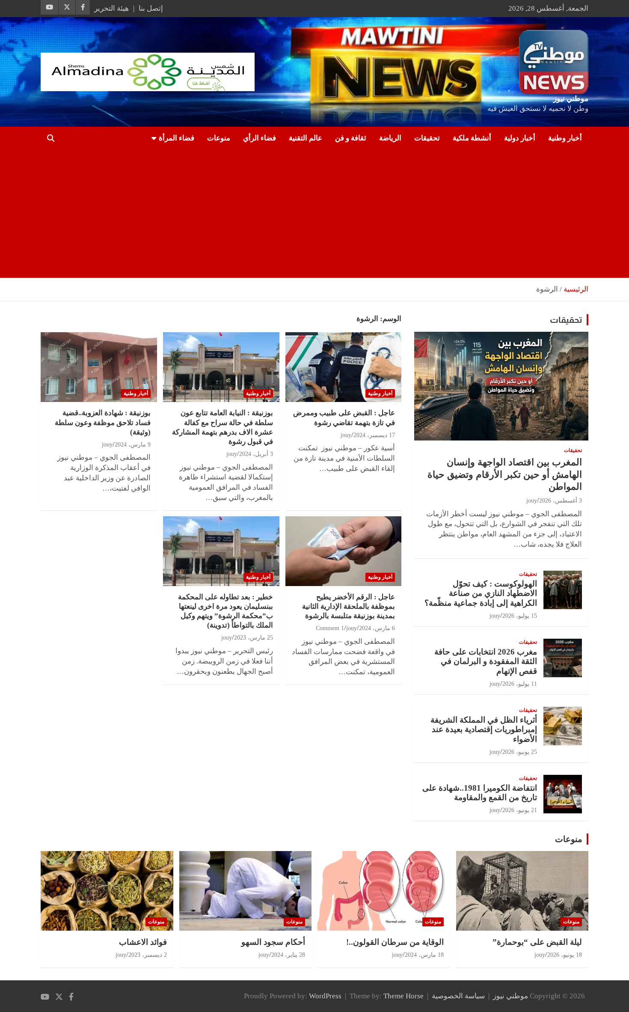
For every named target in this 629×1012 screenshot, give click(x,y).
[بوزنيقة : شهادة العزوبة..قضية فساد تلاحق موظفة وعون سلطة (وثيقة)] (98, 367)
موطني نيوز (570, 99)
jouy (346, 435)
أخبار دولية (519, 138)
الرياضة (390, 138)
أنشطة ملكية (472, 138)
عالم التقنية (305, 138)
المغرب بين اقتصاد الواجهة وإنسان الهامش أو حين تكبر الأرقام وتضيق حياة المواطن (504, 474)
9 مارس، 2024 (133, 444)
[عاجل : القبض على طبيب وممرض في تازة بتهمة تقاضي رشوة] (343, 367)
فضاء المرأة (176, 138)
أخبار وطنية (565, 138)
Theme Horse (403, 996)
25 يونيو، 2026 (519, 752)
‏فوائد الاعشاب (143, 942)
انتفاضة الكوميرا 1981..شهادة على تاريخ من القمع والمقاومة (479, 792)
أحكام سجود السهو (273, 942)
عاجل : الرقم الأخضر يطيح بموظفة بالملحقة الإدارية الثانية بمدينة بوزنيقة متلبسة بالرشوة (348, 606)
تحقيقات (427, 138)
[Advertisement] (326, 214)
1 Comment (330, 628)
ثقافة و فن (350, 138)
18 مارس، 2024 (424, 955)
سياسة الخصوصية (458, 996)
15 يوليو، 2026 (519, 616)
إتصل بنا (151, 8)
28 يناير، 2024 (288, 955)
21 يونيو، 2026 (519, 810)
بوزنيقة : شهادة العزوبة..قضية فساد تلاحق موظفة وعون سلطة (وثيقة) (103, 422)
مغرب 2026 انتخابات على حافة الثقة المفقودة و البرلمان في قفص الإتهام (485, 661)
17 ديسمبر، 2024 (374, 435)
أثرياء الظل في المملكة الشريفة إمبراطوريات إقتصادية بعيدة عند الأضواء (483, 729)
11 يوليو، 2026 (519, 684)
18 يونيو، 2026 (564, 955)
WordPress (325, 996)
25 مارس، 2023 (253, 637)
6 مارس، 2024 (377, 628)
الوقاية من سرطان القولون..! (395, 942)
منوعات (218, 138)
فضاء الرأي (259, 138)
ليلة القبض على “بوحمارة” (537, 942)
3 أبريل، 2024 (256, 454)
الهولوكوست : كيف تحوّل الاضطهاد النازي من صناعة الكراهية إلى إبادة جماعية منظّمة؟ (480, 593)
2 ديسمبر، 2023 (147, 955)
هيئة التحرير (111, 8)
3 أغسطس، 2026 (560, 500)
